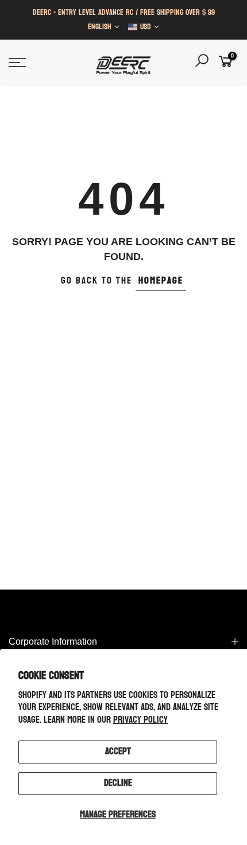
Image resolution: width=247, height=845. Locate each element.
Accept (118, 751)
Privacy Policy (140, 719)
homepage (160, 280)
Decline (118, 783)
